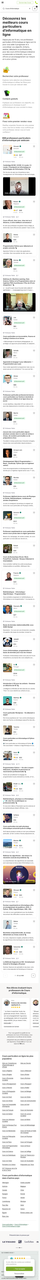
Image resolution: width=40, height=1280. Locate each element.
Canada (4, 1190)
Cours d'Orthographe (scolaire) (8, 1092)
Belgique (23, 1186)
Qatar (22, 1205)
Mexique (23, 1201)
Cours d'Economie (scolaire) (7, 1079)
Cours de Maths (25, 1119)
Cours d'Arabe (24, 1074)
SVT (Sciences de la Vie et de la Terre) (9, 1169)
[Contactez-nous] (36, 2)
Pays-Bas (5, 1205)
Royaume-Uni (6, 1209)
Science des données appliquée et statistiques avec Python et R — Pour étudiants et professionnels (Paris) (19, 1004)
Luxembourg (6, 1201)
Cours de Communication (28, 1101)
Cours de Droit (24, 1104)
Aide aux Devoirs (25, 1063)
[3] (21, 1247)
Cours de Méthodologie (27, 1125)
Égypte (4, 1212)
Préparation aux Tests (27, 1164)
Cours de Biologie (25, 1091)
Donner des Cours (25, 3)
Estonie (22, 1194)
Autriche (4, 1186)
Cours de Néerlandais (8, 1131)
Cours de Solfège (25, 1151)
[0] (16, 1247)
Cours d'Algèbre (7, 1070)
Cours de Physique (26, 1136)
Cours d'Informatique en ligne (11, 1226)
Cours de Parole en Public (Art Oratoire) (28, 1131)
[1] (17, 1247)
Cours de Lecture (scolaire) (25, 1115)
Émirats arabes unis (26, 1212)
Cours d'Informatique (21, 1224)
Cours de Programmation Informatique (9, 1146)
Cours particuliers (7, 1224)
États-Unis (5, 1216)
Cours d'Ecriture (25, 1078)
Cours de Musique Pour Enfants (9, 1126)
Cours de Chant (7, 1097)
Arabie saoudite (25, 1182)
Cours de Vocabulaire (27, 1161)
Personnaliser (19, 1273)
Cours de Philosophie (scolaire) (8, 1137)
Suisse (22, 1209)
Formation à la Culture (8, 1164)
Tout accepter (20, 1269)
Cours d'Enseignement (9, 1084)
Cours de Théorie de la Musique (27, 1156)
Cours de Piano (7, 1142)
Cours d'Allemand (25, 1070)
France (4, 1197)
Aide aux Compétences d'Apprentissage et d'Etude (9, 1065)
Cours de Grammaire (26, 1110)
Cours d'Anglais (7, 1074)
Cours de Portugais (26, 1142)
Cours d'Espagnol (25, 1084)
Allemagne (5, 1182)
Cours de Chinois (7, 1101)
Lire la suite (7, 1023)
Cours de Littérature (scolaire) (8, 1120)
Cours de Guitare (7, 1114)
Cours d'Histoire (7, 1087)
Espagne (5, 1194)
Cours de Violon (7, 1161)
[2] (20, 1247)
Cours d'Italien (24, 1087)
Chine (22, 1190)
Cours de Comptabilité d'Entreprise (9, 1105)
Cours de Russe (25, 1146)
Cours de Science (7, 1151)
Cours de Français (7, 1110)
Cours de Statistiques (9, 1155)
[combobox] (16, 8)
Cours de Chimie (25, 1097)
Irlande (22, 1197)
